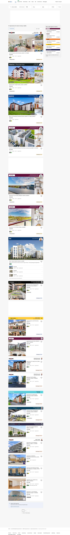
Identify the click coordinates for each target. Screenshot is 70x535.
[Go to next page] (28, 511)
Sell (35, 1)
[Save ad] (41, 54)
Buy (15, 1)
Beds (43, 6)
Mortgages (45, 1)
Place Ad (57, 1)
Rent (29, 1)
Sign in (60, 1)
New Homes (25, 1)
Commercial (39, 1)
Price (34, 6)
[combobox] (20, 7)
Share (33, 1)
